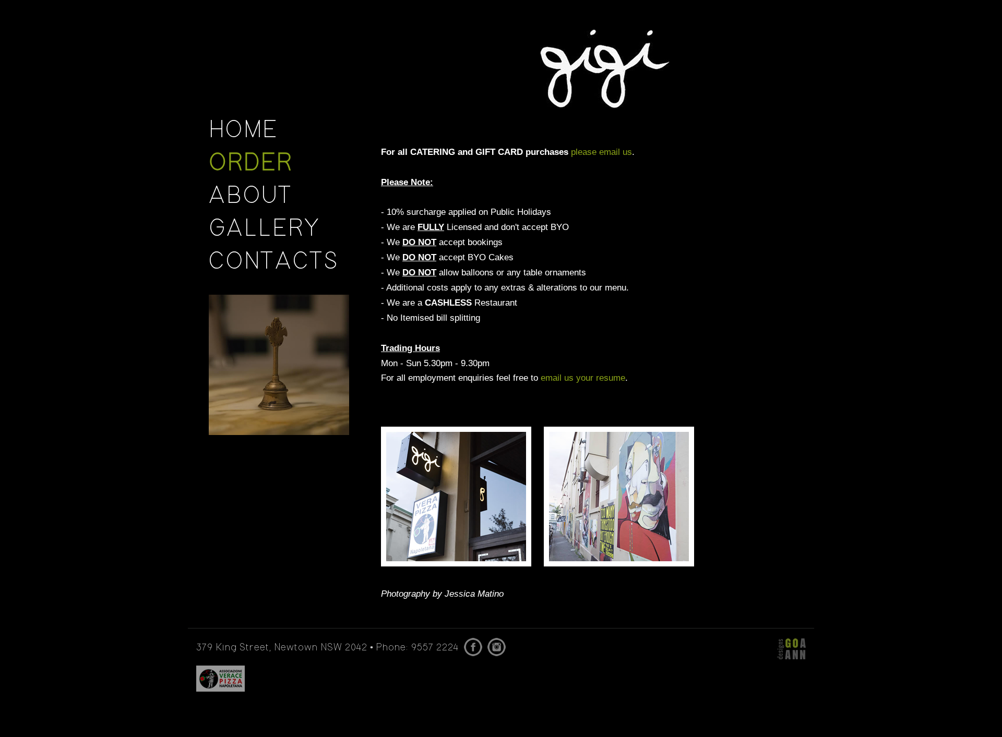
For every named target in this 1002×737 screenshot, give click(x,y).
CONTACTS (274, 262)
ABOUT (251, 197)
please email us (601, 152)
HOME (243, 131)
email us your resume (583, 378)
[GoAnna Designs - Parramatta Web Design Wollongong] (791, 648)
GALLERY (264, 229)
